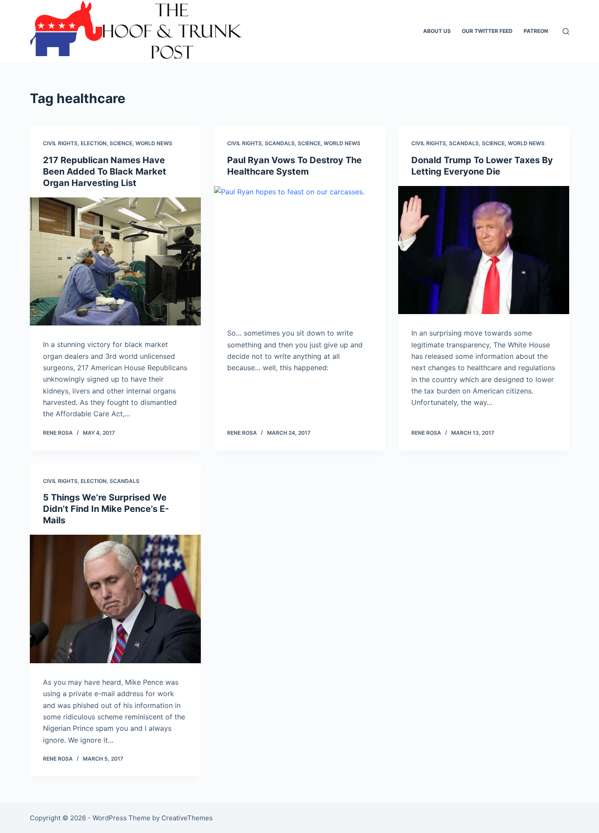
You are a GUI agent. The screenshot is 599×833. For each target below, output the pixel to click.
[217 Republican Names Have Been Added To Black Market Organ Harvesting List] (115, 261)
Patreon (536, 31)
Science (121, 143)
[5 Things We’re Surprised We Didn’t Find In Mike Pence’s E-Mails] (115, 599)
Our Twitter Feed (487, 31)
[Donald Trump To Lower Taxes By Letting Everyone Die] (483, 250)
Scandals (280, 143)
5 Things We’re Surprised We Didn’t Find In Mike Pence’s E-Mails (106, 509)
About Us (437, 31)
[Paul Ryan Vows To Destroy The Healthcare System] (299, 250)
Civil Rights (60, 143)
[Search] (566, 31)
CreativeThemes (187, 818)
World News (153, 143)
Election (94, 143)
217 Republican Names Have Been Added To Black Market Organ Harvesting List (104, 171)
